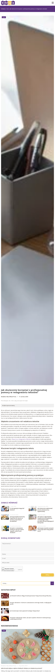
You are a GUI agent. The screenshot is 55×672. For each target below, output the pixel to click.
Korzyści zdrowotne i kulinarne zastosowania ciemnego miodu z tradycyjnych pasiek (30, 603)
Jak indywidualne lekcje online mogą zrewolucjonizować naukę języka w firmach (23, 668)
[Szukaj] (52, 583)
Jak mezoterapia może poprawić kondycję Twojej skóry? (25, 611)
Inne (4, 17)
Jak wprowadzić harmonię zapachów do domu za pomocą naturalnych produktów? (17, 519)
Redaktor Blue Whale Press (8, 396)
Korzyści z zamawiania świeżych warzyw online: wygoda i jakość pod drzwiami (17, 530)
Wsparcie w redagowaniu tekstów (21, 439)
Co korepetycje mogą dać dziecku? (17, 509)
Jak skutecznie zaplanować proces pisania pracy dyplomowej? (45, 510)
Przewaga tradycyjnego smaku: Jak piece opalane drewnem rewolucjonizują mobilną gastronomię (30, 618)
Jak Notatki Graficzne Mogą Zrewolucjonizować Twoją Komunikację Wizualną (30, 595)
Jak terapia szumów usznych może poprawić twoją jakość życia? (46, 529)
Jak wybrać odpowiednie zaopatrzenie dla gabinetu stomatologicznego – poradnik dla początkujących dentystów (46, 519)
